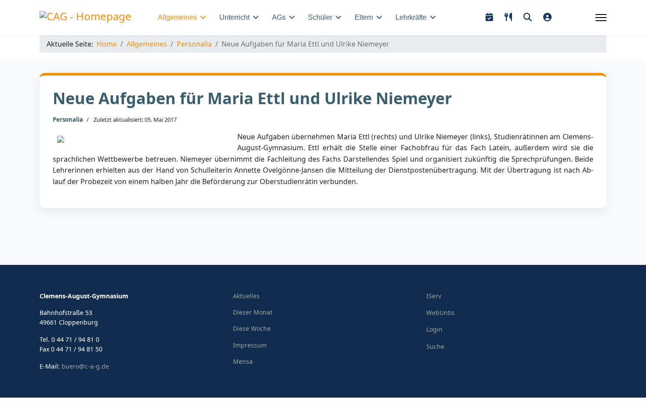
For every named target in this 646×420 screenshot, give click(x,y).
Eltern (364, 17)
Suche (435, 346)
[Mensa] (508, 17)
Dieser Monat (252, 312)
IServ (433, 296)
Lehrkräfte (411, 17)
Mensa (243, 361)
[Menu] (600, 17)
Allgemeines (177, 17)
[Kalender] (489, 17)
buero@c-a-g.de (85, 366)
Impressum (250, 345)
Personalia (68, 119)
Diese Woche (252, 328)
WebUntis (440, 312)
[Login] (547, 17)
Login (434, 329)
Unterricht (234, 17)
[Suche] (527, 17)
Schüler (320, 17)
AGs (279, 17)
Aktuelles (246, 296)
